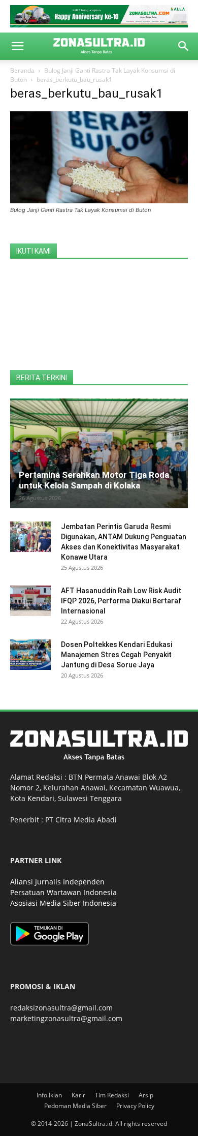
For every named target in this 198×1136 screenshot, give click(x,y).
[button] (17, 46)
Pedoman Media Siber (75, 1105)
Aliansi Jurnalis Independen (57, 881)
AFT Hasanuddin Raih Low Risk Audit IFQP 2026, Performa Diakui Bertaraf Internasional (121, 601)
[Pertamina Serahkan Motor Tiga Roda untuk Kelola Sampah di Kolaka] (99, 453)
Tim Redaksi (112, 1095)
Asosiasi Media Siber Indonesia (63, 903)
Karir (78, 1095)
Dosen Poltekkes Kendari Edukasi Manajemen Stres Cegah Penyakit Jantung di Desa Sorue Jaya (116, 654)
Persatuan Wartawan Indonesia (63, 892)
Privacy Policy (135, 1105)
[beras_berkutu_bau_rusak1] (99, 200)
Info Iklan (49, 1095)
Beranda (22, 70)
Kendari (40, 798)
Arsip (146, 1095)
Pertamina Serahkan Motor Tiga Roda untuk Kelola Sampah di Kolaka (94, 480)
